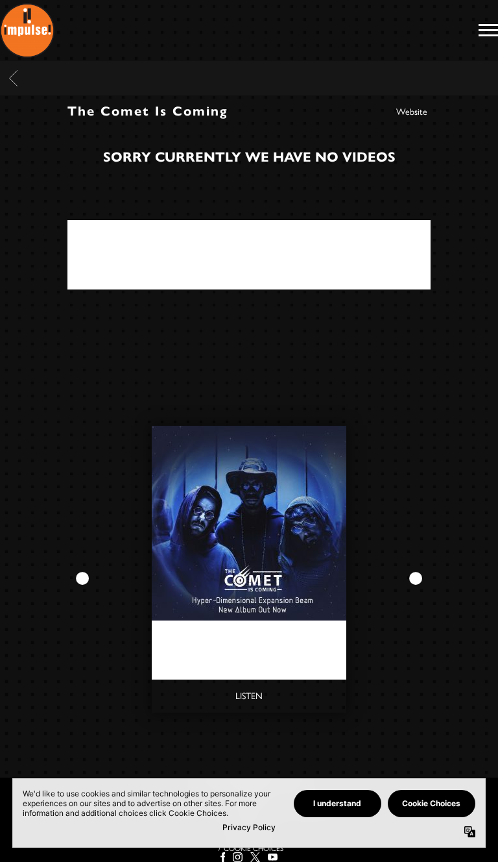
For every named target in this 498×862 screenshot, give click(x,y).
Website (411, 111)
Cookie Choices (253, 848)
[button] (75, 579)
